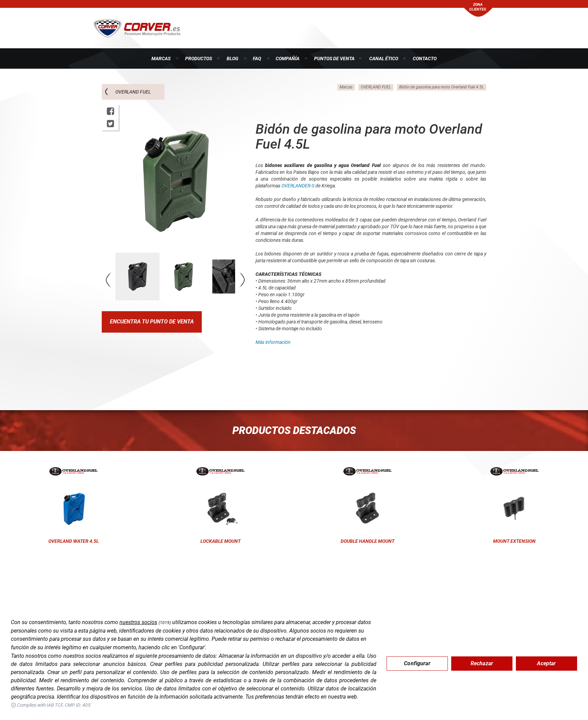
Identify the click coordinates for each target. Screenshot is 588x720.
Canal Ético (383, 58)
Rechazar (482, 663)
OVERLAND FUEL (133, 92)
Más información (273, 342)
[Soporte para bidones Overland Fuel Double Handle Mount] (367, 471)
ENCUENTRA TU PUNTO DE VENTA (152, 321)
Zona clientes (477, 7)
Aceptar (546, 663)
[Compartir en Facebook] (110, 111)
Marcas (160, 58)
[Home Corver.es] (137, 27)
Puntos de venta (334, 58)
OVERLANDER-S (297, 185)
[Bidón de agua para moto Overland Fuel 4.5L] (73, 471)
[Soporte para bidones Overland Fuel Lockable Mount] (220, 471)
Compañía (287, 58)
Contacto (425, 58)
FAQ (257, 58)
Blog (232, 58)
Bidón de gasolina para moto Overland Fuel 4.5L (441, 87)
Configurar (417, 663)
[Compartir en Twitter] (110, 124)
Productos (198, 58)
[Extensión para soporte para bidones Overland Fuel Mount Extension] (514, 471)
